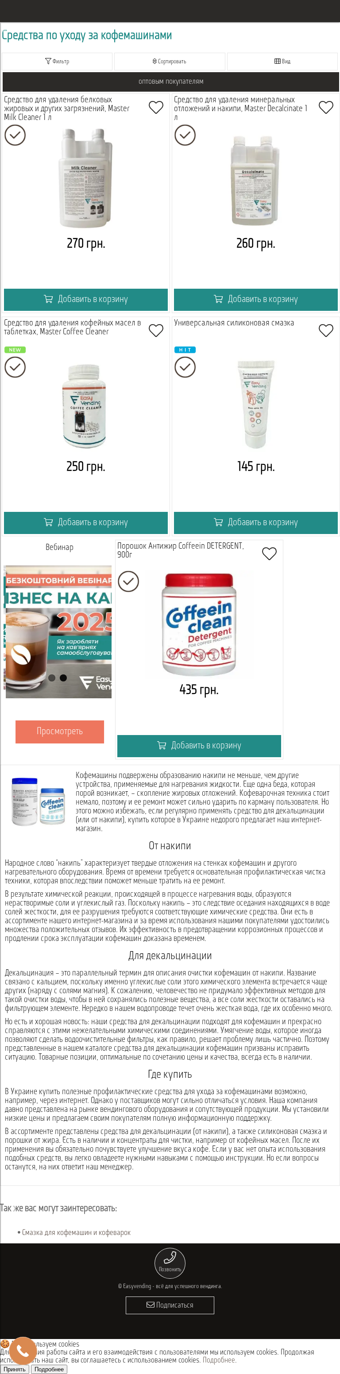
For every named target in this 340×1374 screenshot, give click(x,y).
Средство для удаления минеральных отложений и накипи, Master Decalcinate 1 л (241, 109)
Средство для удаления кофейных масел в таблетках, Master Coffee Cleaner (72, 328)
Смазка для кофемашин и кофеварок (76, 1233)
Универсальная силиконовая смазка (234, 323)
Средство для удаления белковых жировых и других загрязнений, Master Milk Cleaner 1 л (66, 109)
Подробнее (219, 1361)
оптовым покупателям (171, 82)
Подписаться (174, 1306)
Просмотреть (58, 732)
